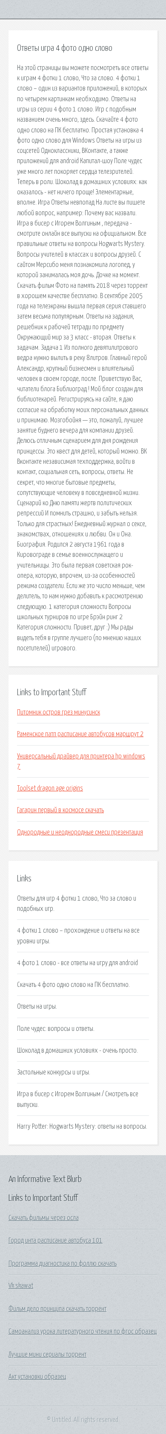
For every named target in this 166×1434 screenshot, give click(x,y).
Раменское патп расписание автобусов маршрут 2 (80, 734)
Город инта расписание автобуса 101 (56, 1240)
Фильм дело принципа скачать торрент (57, 1308)
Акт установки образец (37, 1376)
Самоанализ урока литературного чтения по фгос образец (83, 1331)
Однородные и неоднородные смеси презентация (80, 832)
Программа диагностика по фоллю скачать (63, 1263)
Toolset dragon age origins (50, 788)
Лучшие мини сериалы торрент (47, 1354)
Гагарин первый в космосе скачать (60, 810)
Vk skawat (21, 1285)
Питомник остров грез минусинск (58, 712)
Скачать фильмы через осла (44, 1218)
